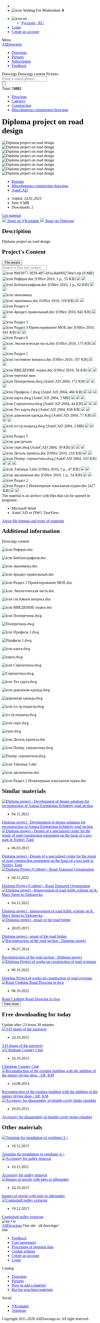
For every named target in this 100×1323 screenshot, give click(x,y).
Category (19, 101)
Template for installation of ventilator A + (33, 1154)
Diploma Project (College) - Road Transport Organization (46, 886)
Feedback (19, 66)
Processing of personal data (32, 1247)
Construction (21, 105)
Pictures (18, 57)
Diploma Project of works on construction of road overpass (47, 978)
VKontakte (20, 1306)
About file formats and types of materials (33, 521)
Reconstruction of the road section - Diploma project (42, 957)
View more (11, 1004)
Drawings (19, 53)
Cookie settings (23, 1251)
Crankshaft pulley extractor (22, 1217)
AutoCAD (20, 190)
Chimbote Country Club (20, 1066)
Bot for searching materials (32, 1290)
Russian (18, 181)
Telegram (19, 1310)
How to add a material (29, 1285)
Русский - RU (32, 23)
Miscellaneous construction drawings (40, 110)
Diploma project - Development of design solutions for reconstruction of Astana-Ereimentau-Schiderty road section (47, 824)
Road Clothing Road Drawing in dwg (31, 999)
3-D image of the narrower (22, 1046)
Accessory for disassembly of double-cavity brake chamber (47, 1117)
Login (16, 27)
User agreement (24, 1242)
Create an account (25, 32)
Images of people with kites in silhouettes (33, 1196)
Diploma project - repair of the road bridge (34, 936)
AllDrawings (12, 44)
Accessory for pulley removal (24, 1175)
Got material (11, 215)
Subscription (21, 61)
